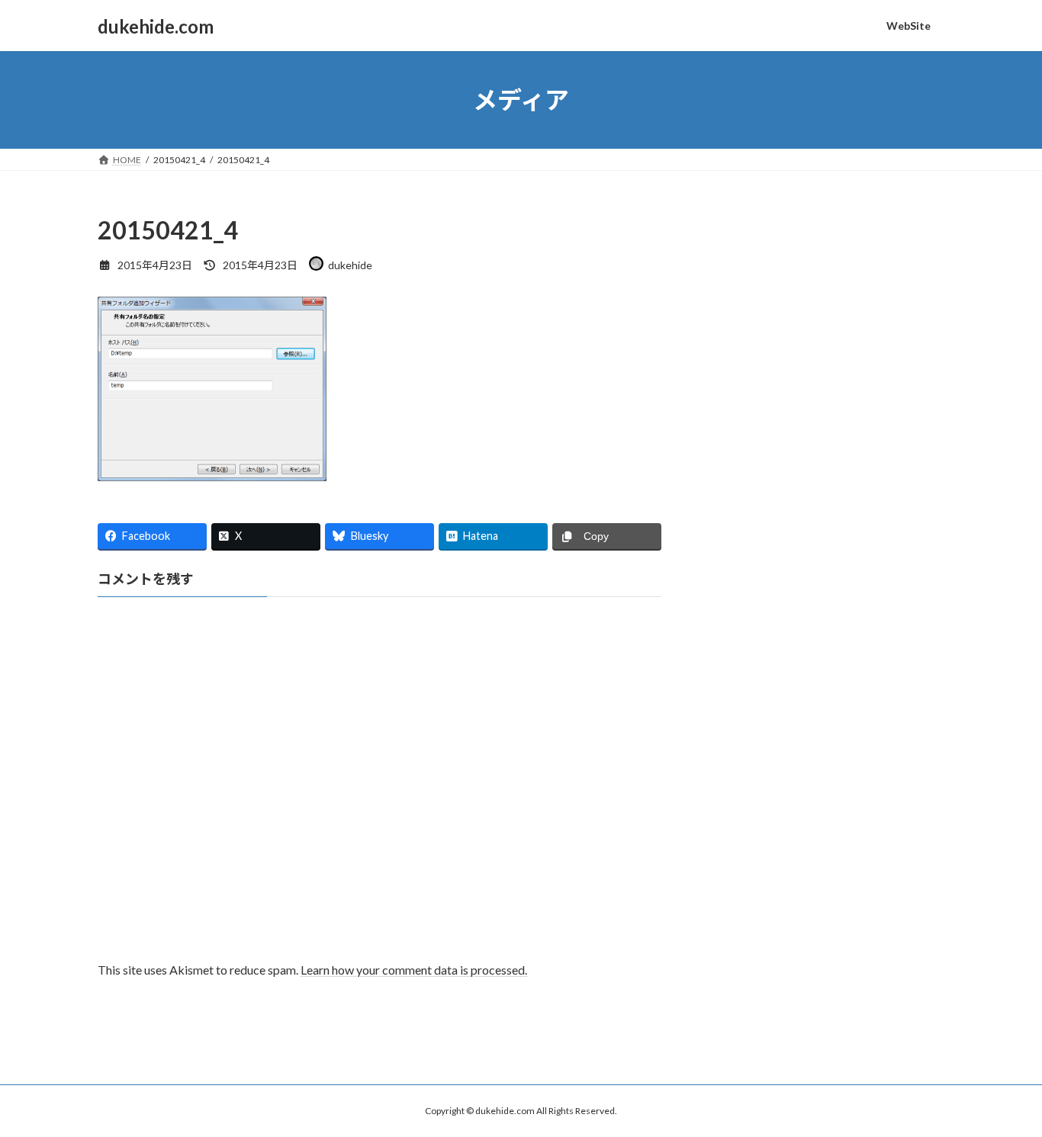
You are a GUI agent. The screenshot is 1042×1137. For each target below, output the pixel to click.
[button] (212, 389)
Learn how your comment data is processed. (414, 969)
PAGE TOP (1003, 1088)
